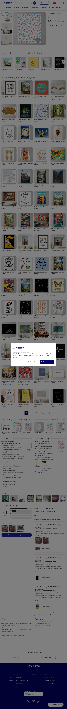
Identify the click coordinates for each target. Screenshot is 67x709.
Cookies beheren (33, 362)
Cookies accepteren (46, 362)
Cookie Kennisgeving (35, 354)
